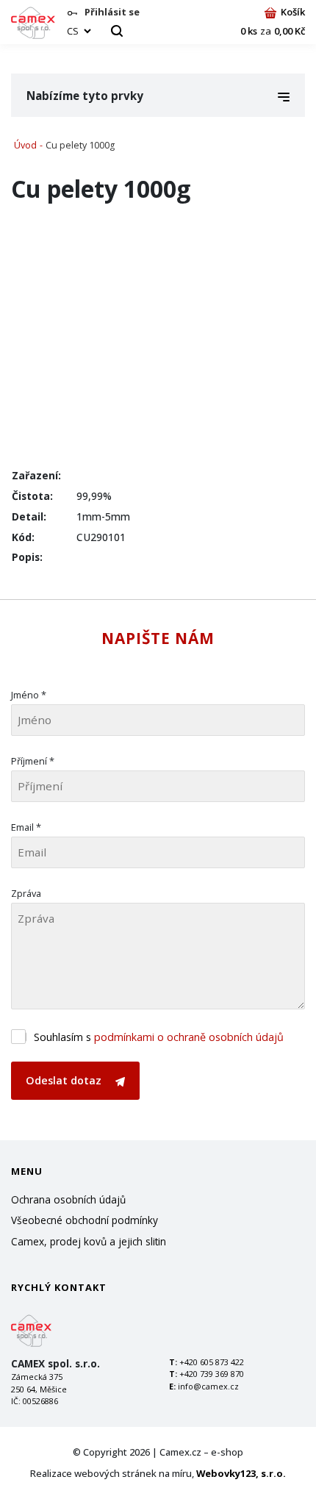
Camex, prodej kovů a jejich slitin (88, 1241)
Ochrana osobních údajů (68, 1199)
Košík (293, 11)
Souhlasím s (159, 1037)
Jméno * (28, 694)
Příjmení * (32, 761)
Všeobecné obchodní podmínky (84, 1220)
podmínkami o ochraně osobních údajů (189, 1037)
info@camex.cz (208, 1386)
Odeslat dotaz (65, 1080)
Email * (26, 827)
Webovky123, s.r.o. (241, 1473)
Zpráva (26, 893)
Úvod (25, 145)
